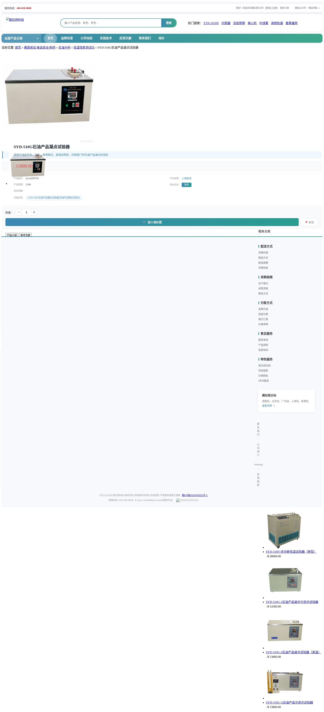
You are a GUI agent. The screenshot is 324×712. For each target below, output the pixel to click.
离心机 (252, 23)
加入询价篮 (152, 222)
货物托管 (263, 252)
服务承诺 (263, 339)
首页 (50, 38)
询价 (161, 38)
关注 (309, 222)
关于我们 (263, 283)
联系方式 (263, 293)
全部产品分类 (13, 38)
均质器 (225, 23)
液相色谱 (277, 23)
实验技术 (106, 38)
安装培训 (263, 349)
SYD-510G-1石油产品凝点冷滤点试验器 (292, 602)
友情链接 (258, 479)
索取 (186, 184)
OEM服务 (263, 380)
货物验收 (263, 267)
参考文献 (25, 235)
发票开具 (263, 309)
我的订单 (284, 8)
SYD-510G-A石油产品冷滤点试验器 (289, 702)
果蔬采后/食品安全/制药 (40, 47)
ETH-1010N (211, 23)
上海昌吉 (186, 178)
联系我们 (145, 38)
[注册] (275, 8)
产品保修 (263, 344)
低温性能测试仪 (84, 47)
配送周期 (263, 262)
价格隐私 (263, 375)
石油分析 (64, 47)
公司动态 (86, 38)
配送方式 (263, 257)
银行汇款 (263, 319)
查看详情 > (268, 405)
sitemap (258, 464)
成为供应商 (264, 365)
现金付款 (263, 314)
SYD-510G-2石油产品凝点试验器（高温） (293, 652)
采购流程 (263, 288)
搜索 (169, 22)
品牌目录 (67, 38)
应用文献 (125, 38)
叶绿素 (263, 23)
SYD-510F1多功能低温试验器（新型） (291, 551)
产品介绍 (12, 235)
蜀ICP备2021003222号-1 (195, 495)
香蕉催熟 (292, 23)
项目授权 (263, 370)
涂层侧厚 (239, 23)
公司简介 (258, 450)
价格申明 (263, 324)
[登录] (268, 8)
